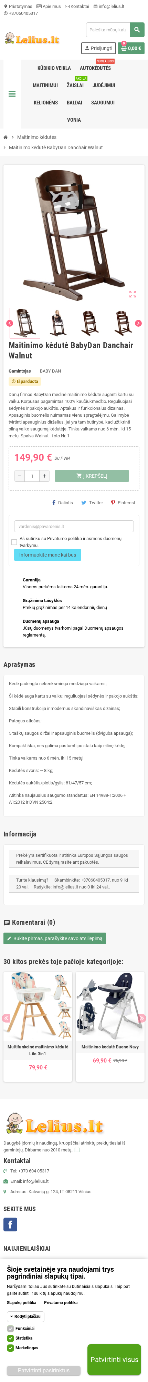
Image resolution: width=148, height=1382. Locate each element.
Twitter (96, 502)
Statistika (23, 1338)
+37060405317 (20, 13)
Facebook (10, 1224)
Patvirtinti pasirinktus (44, 1370)
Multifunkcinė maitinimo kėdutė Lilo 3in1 (38, 1050)
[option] (38, 1027)
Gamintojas (20, 371)
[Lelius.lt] (31, 37)
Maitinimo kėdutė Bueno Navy (110, 1047)
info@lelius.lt (108, 6)
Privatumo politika (60, 1302)
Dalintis (65, 502)
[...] (77, 1149)
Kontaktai (79, 6)
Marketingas (26, 1347)
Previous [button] (6, 1018)
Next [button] (142, 1018)
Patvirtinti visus (114, 1359)
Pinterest (126, 502)
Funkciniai (24, 1328)
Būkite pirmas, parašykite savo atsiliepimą (55, 938)
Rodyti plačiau (27, 1316)
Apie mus (51, 6)
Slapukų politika (21, 1302)
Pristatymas (17, 6)
